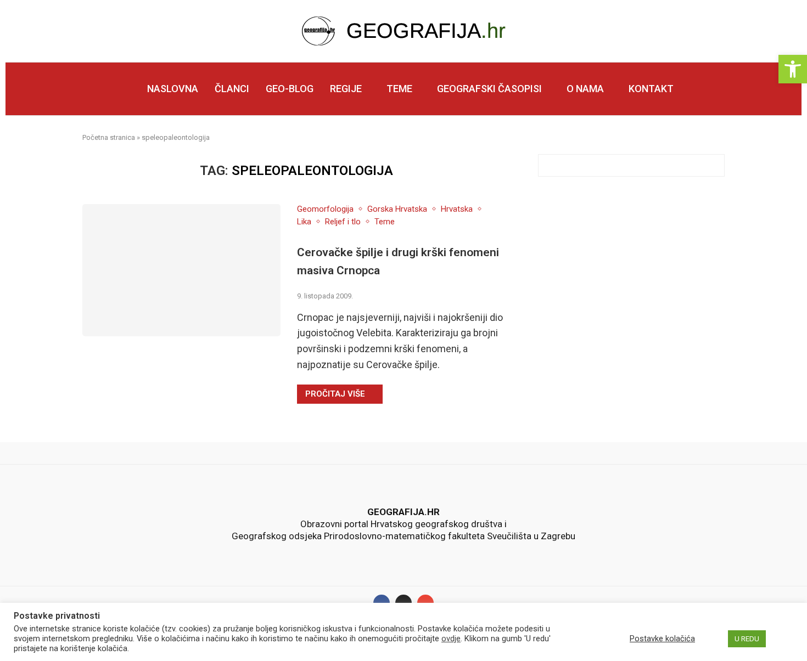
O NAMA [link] (585, 88)
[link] (792, 69)
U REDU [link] (747, 639)
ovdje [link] (451, 638)
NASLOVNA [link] (172, 88)
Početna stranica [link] (108, 137)
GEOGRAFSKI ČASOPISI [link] (489, 88)
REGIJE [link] (346, 88)
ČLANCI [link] (232, 88)
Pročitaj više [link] (335, 394)
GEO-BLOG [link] (289, 88)
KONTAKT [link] (651, 88)
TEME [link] (399, 88)
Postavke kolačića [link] (662, 638)
